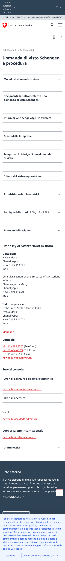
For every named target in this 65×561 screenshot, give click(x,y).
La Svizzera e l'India (21, 25)
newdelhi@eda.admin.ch (17, 357)
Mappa (7, 332)
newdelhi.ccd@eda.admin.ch (19, 437)
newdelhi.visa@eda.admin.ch (20, 419)
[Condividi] (60, 37)
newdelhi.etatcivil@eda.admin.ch (22, 389)
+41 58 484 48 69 (13, 350)
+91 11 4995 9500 (13, 346)
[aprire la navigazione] (60, 25)
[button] (59, 492)
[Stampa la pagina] (53, 37)
